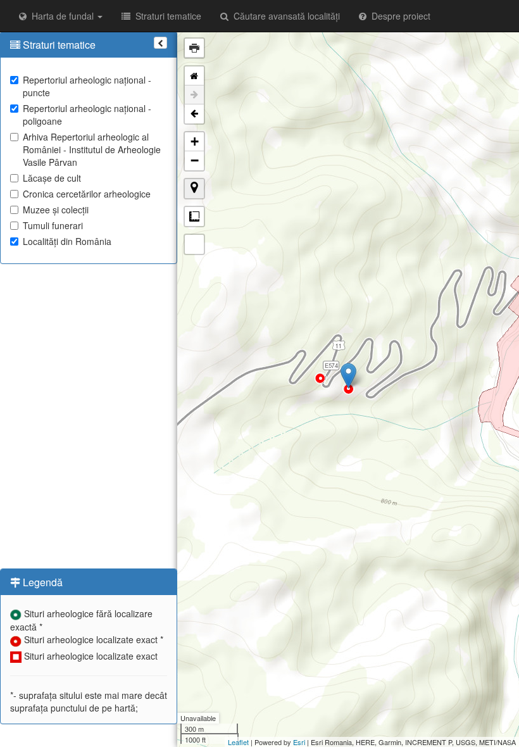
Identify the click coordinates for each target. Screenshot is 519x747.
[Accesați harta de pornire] (194, 75)
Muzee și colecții (56, 209)
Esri (299, 742)
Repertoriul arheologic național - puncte (87, 86)
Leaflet (238, 742)
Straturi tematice (165, 15)
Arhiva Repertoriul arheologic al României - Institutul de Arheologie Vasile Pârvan (92, 149)
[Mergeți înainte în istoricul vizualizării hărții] (194, 94)
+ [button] (195, 141)
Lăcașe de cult (52, 178)
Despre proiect (398, 15)
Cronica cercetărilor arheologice (87, 193)
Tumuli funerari (53, 225)
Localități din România (67, 241)
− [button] (195, 160)
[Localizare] (194, 188)
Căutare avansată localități (284, 15)
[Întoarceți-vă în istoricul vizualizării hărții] (194, 113)
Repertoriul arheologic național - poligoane (87, 114)
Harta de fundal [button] (61, 15)
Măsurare (194, 216)
